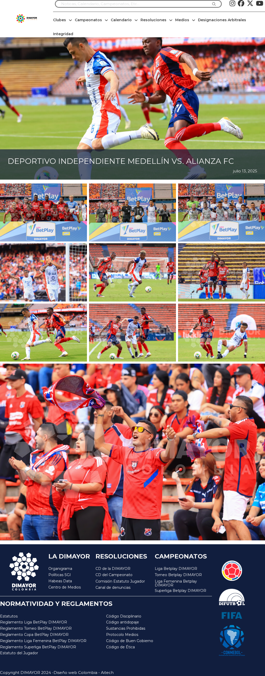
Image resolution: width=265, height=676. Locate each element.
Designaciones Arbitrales (222, 20)
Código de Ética (120, 647)
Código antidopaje (122, 622)
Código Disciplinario (123, 616)
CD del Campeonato (113, 574)
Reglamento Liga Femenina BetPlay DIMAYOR (43, 640)
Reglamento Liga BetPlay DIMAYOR (33, 622)
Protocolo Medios (122, 634)
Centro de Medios (64, 587)
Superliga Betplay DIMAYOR (180, 591)
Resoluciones (153, 20)
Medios (182, 20)
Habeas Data (60, 581)
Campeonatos (88, 20)
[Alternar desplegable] (70, 20)
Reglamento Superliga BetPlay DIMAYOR (38, 647)
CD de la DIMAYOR (112, 568)
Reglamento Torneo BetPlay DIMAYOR (36, 628)
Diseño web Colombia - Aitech (84, 672)
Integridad (63, 34)
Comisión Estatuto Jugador (120, 581)
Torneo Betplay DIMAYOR (178, 574)
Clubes (59, 20)
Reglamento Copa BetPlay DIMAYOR (34, 634)
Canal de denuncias (112, 587)
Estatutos (9, 616)
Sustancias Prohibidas (125, 628)
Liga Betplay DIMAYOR (176, 568)
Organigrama (60, 568)
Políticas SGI (59, 574)
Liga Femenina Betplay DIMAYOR (176, 583)
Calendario (121, 20)
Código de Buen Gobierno (129, 640)
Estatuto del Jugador (19, 653)
